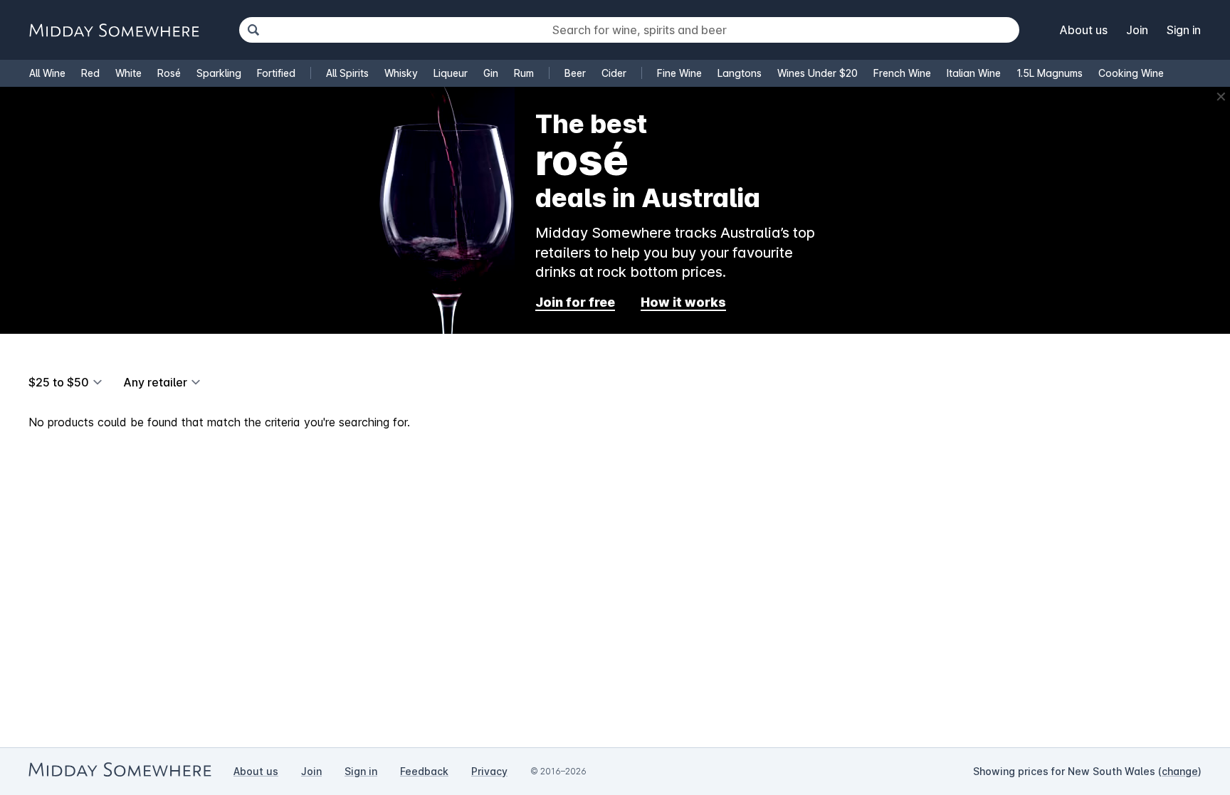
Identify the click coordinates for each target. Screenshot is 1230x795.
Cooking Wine (1131, 73)
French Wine (902, 73)
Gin (490, 73)
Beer (575, 73)
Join (1137, 30)
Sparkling (218, 73)
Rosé (169, 73)
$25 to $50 (58, 382)
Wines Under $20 (817, 73)
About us (1084, 30)
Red (90, 73)
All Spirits (347, 73)
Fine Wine (679, 73)
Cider (613, 73)
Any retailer (155, 382)
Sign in (1184, 30)
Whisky (401, 73)
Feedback (424, 771)
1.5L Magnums (1049, 73)
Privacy (489, 771)
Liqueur (450, 73)
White (128, 73)
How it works (683, 302)
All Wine (47, 73)
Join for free (575, 302)
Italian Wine (974, 73)
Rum (524, 73)
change (1180, 771)
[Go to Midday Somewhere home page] (114, 30)
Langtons (740, 73)
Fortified (276, 73)
